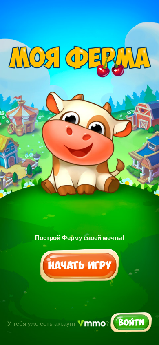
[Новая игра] (79, 266)
